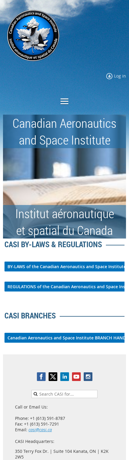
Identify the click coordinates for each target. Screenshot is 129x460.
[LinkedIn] (64, 376)
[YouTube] (76, 376)
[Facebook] (41, 376)
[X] (53, 376)
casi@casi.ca (40, 429)
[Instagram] (88, 376)
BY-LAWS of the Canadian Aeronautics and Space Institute (67, 266)
